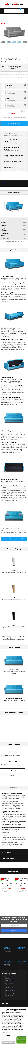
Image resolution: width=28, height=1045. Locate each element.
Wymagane (7, 1035)
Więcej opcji (6, 1032)
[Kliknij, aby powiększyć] (3, 37)
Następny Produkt (25, 60)
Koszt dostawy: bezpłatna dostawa (14, 134)
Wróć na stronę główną (23, 60)
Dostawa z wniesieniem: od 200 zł (13, 156)
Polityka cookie (6, 1029)
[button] (2, 31)
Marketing (6, 1038)
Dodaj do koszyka (14, 123)
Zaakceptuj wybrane (8, 1042)
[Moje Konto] (14, 11)
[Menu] (6, 11)
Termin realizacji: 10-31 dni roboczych (12, 141)
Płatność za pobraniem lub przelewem (12, 149)
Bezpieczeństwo (13, 168)
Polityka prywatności (17, 1029)
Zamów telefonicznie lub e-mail (13, 162)
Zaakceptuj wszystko (21, 1040)
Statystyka (6, 1037)
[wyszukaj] (10, 11)
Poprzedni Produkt (22, 60)
